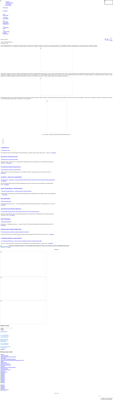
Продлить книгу (4, 368)
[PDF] (106, 39)
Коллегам (3, 366)
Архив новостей (4, 355)
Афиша (2, 361)
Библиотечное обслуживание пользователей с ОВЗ (12, 360)
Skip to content (6, 1)
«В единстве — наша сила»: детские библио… (11, 177)
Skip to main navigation (8, 2)
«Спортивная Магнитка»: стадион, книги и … (12, 238)
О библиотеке (4, 362)
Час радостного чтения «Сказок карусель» (11, 166)
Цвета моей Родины (5, 198)
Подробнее (53, 152)
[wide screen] (106, 399)
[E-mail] (111, 40)
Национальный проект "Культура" (8, 356)
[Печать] (108, 39)
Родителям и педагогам (6, 365)
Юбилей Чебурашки (5, 218)
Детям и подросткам (5, 363)
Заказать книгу (4, 372)
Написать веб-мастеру (5, 389)
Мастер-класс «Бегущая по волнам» (9, 156)
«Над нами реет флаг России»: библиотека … (11, 208)
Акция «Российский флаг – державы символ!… (12, 188)
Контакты (3, 370)
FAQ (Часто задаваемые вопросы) (8, 359)
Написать (56, 249)
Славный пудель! (5, 147)
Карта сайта (3, 357)
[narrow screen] (107, 398)
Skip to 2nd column (7, 5)
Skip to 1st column (7, 3)
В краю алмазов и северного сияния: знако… (11, 229)
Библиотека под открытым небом (8, 367)
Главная (2, 354)
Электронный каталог (5, 369)
